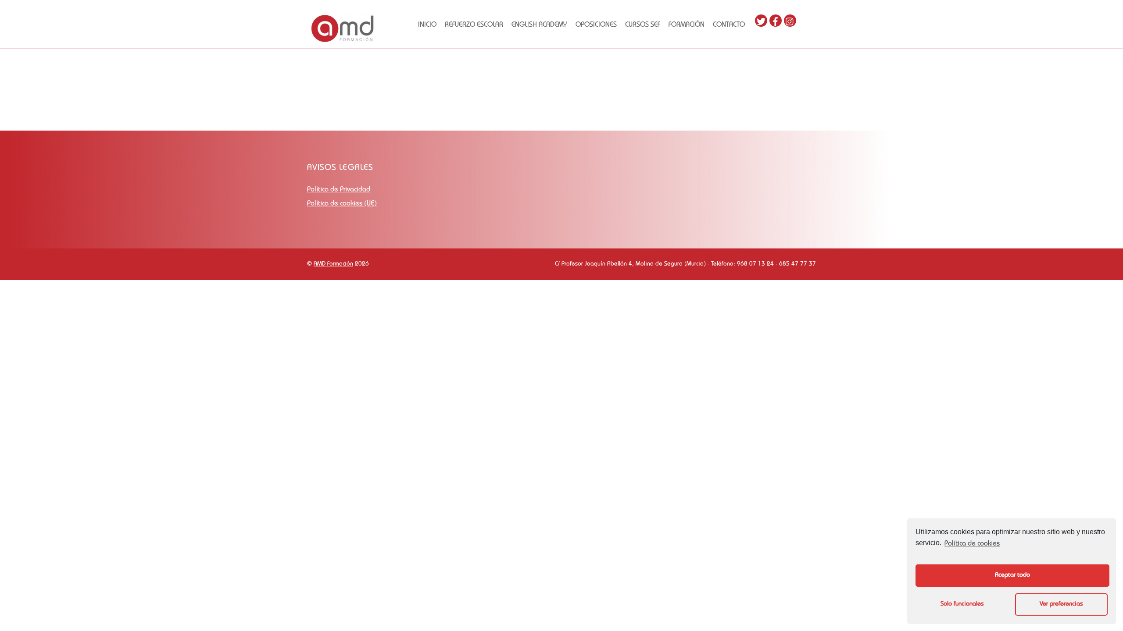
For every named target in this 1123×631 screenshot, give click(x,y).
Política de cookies (972, 544)
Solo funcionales (962, 604)
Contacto (729, 25)
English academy (539, 25)
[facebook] (775, 21)
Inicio (427, 25)
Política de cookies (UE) (342, 204)
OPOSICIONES (596, 25)
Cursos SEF (642, 25)
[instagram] (790, 21)
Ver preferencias (1061, 604)
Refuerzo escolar (474, 25)
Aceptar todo (1012, 575)
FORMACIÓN (687, 25)
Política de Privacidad (338, 190)
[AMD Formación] (342, 41)
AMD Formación (333, 264)
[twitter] (761, 21)
